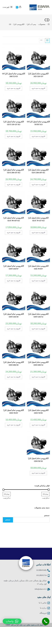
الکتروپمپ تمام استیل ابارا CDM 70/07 (13, 411)
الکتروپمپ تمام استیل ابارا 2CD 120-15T (38, 75)
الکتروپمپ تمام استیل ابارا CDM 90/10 (38, 460)
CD (10, 24)
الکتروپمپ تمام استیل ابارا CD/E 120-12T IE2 (13, 123)
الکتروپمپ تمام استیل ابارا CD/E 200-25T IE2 (13, 171)
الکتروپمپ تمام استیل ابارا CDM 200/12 (38, 363)
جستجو (46, 515)
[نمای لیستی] (41, 40)
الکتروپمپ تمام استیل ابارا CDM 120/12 (38, 315)
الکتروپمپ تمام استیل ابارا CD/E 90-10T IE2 (13, 219)
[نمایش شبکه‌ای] (47, 40)
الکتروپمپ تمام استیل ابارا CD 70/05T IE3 (38, 123)
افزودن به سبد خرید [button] (38, 88)
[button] (12, 621)
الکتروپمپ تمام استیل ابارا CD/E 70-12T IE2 (38, 219)
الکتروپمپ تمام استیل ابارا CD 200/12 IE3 (13, 75)
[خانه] (48, 24)
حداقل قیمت (45, 498)
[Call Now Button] (45, 621)
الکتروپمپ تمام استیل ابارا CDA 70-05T (38, 267)
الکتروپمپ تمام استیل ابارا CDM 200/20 (13, 363)
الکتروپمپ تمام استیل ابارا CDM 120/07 (13, 267)
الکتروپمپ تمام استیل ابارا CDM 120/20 (13, 315)
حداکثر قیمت (7, 498)
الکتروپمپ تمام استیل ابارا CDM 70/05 (38, 411)
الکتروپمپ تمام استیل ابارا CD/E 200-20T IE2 (38, 171)
